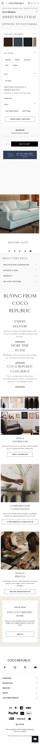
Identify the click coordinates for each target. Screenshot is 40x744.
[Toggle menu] (2, 3)
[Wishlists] (34, 3)
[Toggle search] (6, 3)
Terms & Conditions (20, 731)
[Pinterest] (25, 667)
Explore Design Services (20, 591)
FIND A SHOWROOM (20, 454)
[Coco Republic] (17, 3)
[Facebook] (4, 667)
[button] (20, 155)
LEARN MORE (20, 342)
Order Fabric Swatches (20, 119)
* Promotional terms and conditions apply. (20, 735)
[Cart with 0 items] (38, 3)
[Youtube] (35, 667)
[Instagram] (15, 667)
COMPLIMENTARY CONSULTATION (20, 522)
